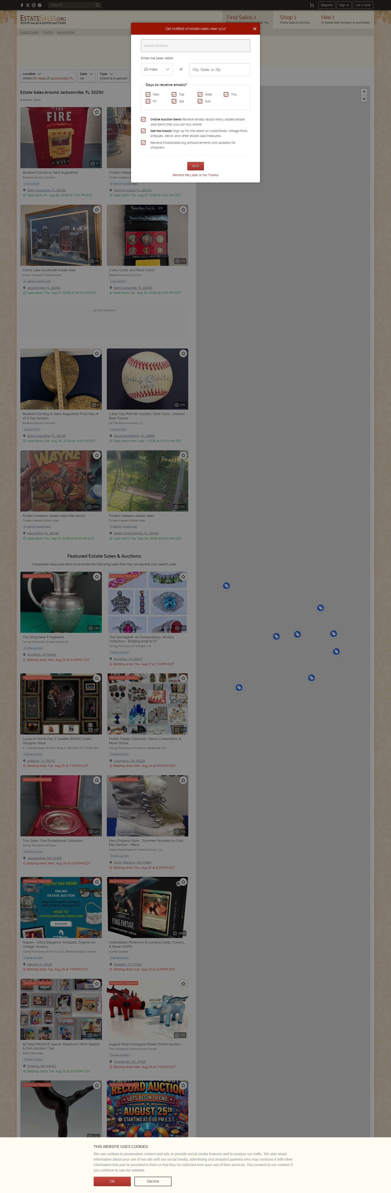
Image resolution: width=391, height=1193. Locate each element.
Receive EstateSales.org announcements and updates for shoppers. (193, 145)
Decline (153, 1181)
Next (195, 166)
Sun (208, 101)
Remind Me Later (185, 175)
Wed (208, 94)
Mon (156, 94)
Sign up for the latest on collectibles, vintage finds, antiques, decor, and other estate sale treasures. (199, 133)
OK (112, 1181)
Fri (154, 101)
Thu (234, 94)
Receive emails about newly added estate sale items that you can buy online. (197, 122)
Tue (181, 94)
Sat (181, 101)
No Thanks (211, 175)
